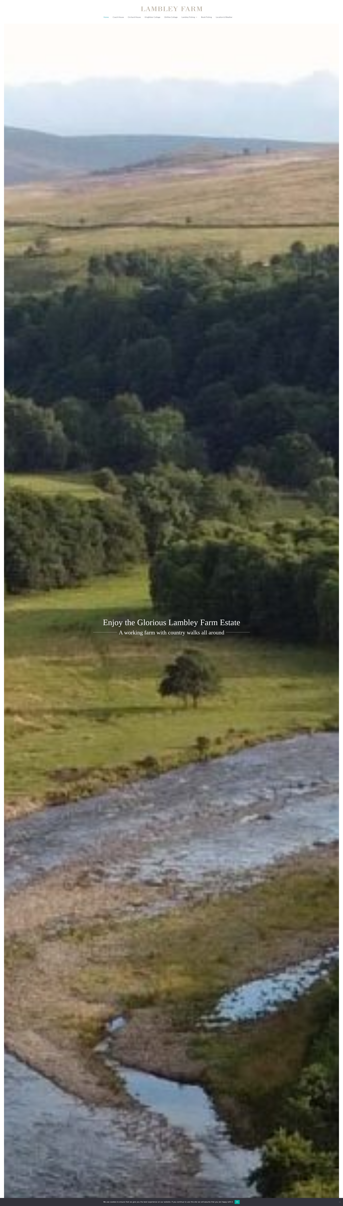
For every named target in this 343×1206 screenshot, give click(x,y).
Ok (237, 1202)
